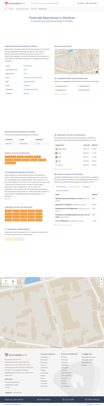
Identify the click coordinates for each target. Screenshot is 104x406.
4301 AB (31, 217)
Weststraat (34, 160)
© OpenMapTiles (81, 347)
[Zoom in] (101, 279)
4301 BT (8, 211)
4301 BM (23, 214)
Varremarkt (42, 160)
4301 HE (86, 149)
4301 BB (16, 217)
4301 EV (23, 220)
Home (82, 3)
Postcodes (92, 3)
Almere (43, 375)
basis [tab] (74, 187)
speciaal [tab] (62, 191)
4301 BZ (23, 211)
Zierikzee (27, 85)
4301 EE (16, 214)
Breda (43, 378)
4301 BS (8, 214)
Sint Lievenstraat (10, 163)
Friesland (64, 362)
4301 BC (31, 214)
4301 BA (38, 220)
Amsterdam (45, 357)
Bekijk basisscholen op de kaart (63, 225)
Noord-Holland (66, 375)
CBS (9, 198)
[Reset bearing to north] (101, 285)
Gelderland (65, 365)
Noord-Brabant (66, 373)
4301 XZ (86, 157)
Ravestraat (25, 160)
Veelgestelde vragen (11, 385)
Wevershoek (9, 160)
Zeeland (26, 93)
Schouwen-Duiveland (31, 89)
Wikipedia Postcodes (89, 357)
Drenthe (64, 357)
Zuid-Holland (65, 386)
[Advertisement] (52, 31)
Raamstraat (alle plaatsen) (14, 239)
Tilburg (43, 370)
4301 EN (31, 220)
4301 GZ (38, 214)
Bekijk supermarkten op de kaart (64, 169)
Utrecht (43, 365)
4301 (25, 70)
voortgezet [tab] (86, 187)
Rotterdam (44, 360)
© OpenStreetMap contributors (95, 347)
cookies (97, 404)
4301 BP (8, 143)
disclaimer (90, 404)
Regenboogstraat (10, 157)
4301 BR (16, 211)
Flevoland (64, 360)
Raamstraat (23, 143)
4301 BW (23, 217)
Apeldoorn (44, 386)
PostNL (84, 365)
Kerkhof (20, 157)
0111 (25, 74)
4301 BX (16, 220)
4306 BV (86, 165)
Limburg (64, 370)
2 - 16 (37, 143)
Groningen (44, 373)
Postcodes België (87, 360)
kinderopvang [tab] (61, 187)
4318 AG (86, 161)
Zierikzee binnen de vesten (33, 78)
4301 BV (31, 211)
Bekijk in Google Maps (62, 94)
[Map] (77, 61)
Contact (7, 387)
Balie (17, 160)
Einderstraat (17, 392)
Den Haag (44, 362)
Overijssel (64, 378)
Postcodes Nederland (12, 382)
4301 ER (8, 220)
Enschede (44, 383)
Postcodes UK (86, 362)
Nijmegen (44, 381)
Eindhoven (44, 368)
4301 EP (39, 217)
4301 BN (38, 211)
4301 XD (86, 153)
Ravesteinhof (28, 157)
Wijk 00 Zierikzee (29, 82)
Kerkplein (37, 157)
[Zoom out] (101, 282)
